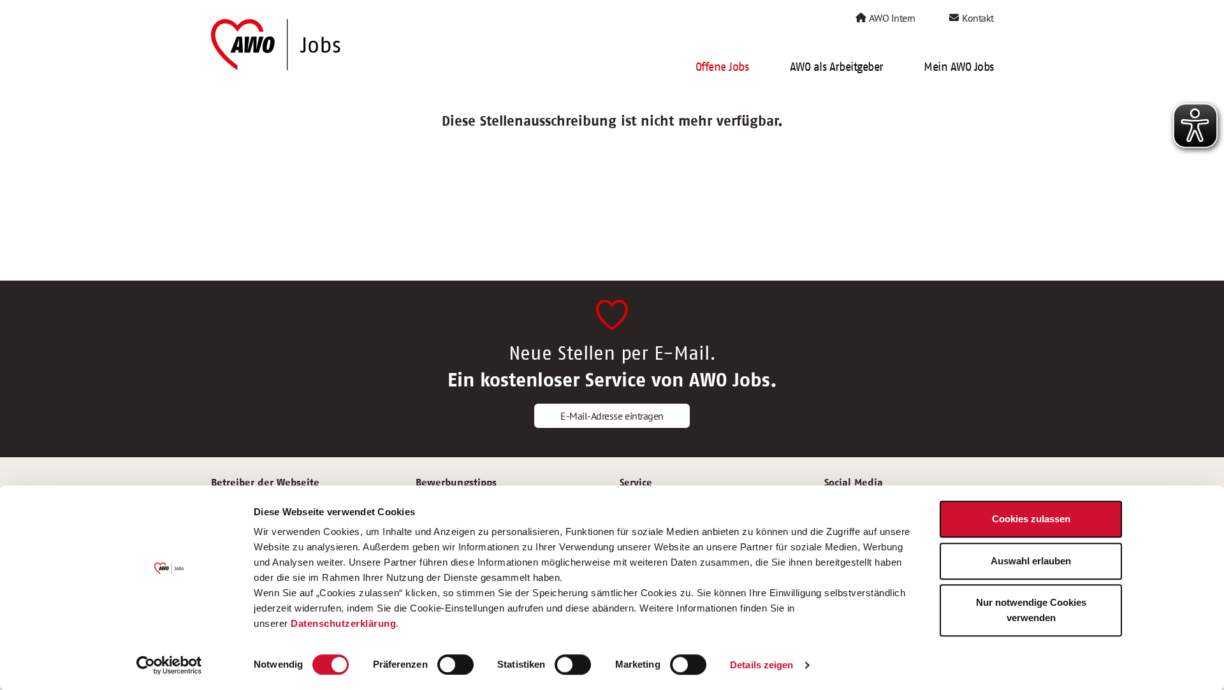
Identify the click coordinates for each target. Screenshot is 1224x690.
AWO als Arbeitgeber (836, 67)
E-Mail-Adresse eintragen (611, 415)
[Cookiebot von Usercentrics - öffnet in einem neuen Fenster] (169, 665)
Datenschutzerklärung (343, 623)
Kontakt (977, 17)
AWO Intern (891, 17)
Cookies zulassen (1031, 518)
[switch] (455, 664)
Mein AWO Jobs (959, 67)
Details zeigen (761, 664)
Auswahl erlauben (1031, 560)
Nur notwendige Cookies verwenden (1031, 610)
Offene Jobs (722, 67)
